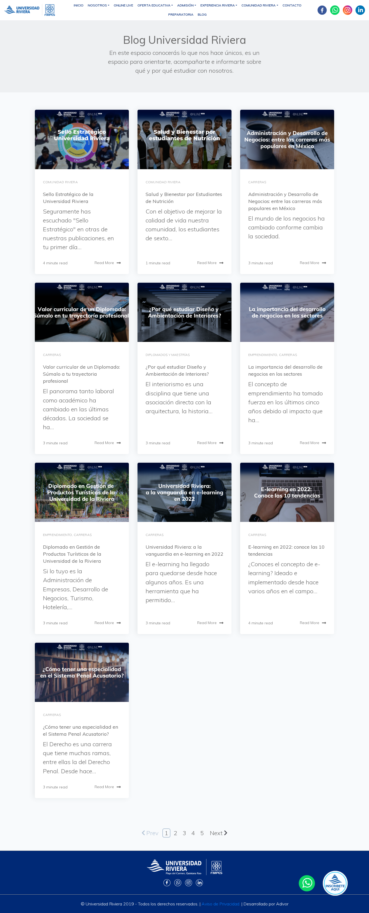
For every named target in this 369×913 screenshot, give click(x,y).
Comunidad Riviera (258, 5)
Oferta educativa (153, 5)
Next (216, 833)
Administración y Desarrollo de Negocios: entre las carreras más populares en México (285, 201)
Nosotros (97, 5)
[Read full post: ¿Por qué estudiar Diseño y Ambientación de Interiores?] (184, 312)
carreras (257, 182)
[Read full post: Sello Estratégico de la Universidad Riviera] (82, 139)
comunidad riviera (60, 182)
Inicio (78, 5)
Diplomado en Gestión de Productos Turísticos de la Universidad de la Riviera (72, 554)
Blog (202, 14)
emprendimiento (262, 355)
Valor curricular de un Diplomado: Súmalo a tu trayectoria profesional (81, 374)
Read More (104, 262)
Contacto (292, 5)
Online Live (123, 5)
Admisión (185, 5)
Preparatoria (180, 14)
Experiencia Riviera (217, 5)
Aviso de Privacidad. (221, 904)
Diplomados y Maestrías (168, 355)
